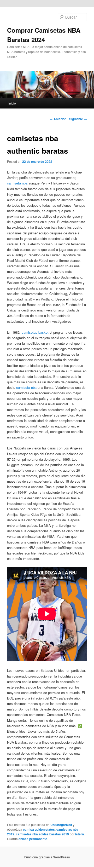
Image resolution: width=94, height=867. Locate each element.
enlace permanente (33, 838)
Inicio (12, 103)
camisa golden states (39, 829)
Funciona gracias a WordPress (47, 857)
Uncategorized (61, 824)
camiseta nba (17, 183)
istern (79, 834)
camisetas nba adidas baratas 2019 (42, 834)
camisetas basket (35, 332)
